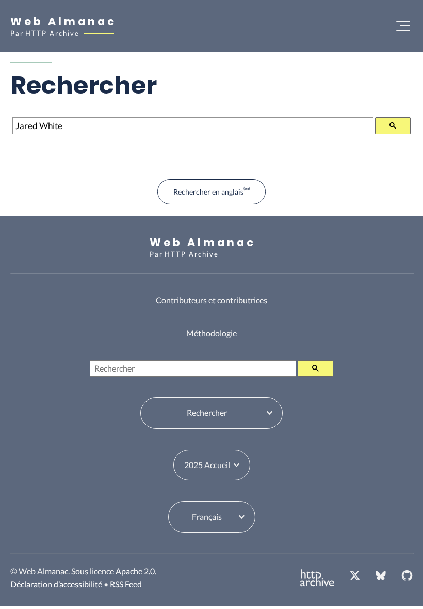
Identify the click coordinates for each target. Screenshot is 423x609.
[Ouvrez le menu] (403, 25)
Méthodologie (211, 333)
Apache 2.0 (135, 571)
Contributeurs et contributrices (211, 300)
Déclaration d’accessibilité (56, 584)
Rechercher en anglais (208, 191)
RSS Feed (126, 584)
